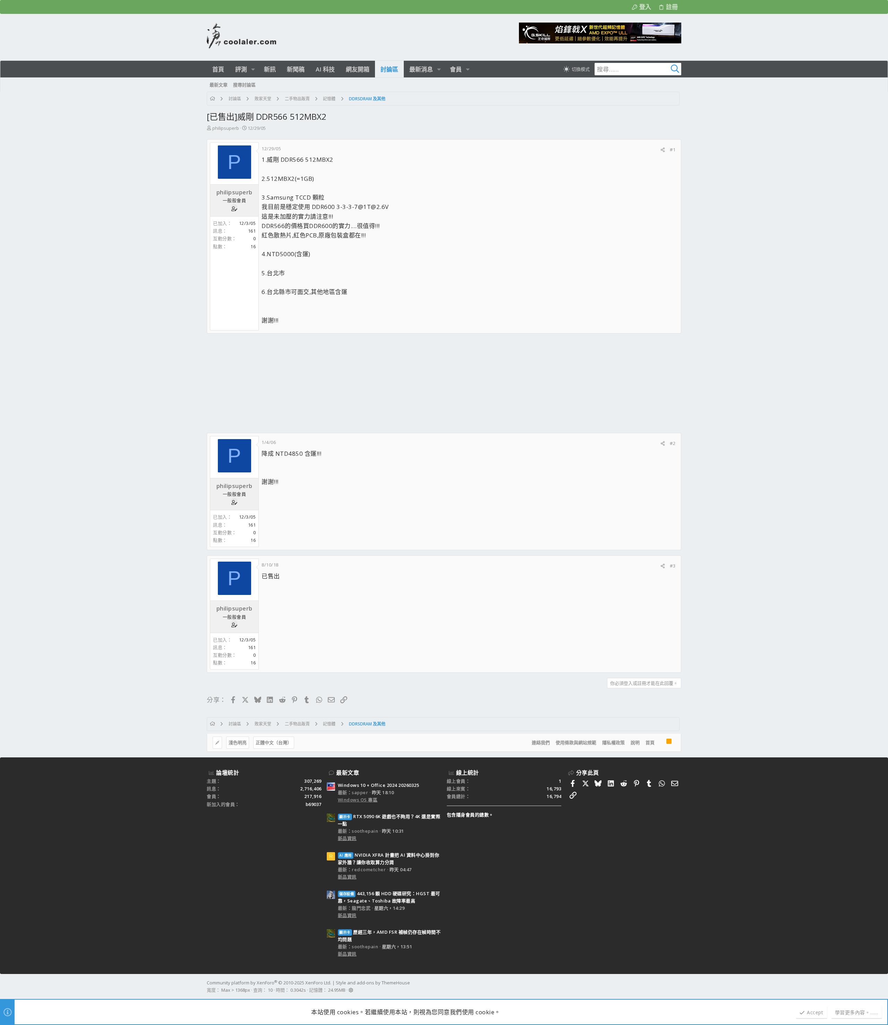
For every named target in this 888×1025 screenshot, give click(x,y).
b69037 (314, 804)
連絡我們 (541, 742)
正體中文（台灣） (274, 742)
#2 (672, 443)
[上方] (660, 743)
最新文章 (347, 772)
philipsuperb (225, 128)
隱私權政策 (613, 742)
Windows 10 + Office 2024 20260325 (378, 785)
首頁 (650, 742)
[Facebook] (678, 986)
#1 (672, 149)
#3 (672, 566)
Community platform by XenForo (269, 983)
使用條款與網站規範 (576, 742)
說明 (635, 742)
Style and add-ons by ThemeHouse (373, 983)
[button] (253, 69)
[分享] (662, 149)
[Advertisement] (415, 383)
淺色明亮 (238, 742)
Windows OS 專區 (358, 800)
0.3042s (298, 990)
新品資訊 (347, 838)
